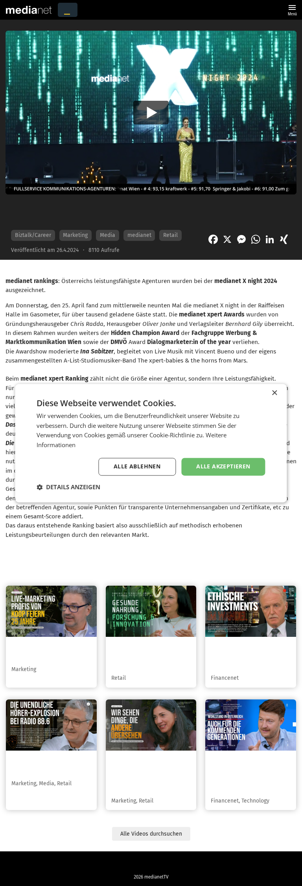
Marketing (75, 235)
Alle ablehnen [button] (137, 466)
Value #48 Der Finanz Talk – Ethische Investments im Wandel (250, 655)
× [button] (274, 393)
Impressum (102, 863)
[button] (68, 486)
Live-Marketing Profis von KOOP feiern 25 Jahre (50, 651)
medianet (139, 235)
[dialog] (151, 443)
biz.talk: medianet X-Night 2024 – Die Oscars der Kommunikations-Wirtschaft (121, 212)
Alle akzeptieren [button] (223, 466)
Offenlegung (259, 863)
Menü (292, 9)
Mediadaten (166, 863)
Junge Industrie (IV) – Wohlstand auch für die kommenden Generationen (246, 774)
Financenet (225, 678)
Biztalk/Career (33, 235)
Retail (170, 235)
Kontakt (134, 863)
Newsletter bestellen (212, 863)
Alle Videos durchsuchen (151, 834)
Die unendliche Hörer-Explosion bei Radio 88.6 (49, 765)
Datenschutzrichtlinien (54, 863)
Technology (255, 800)
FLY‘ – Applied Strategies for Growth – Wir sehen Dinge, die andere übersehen (150, 774)
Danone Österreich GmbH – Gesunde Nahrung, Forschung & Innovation (150, 655)
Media (107, 235)
